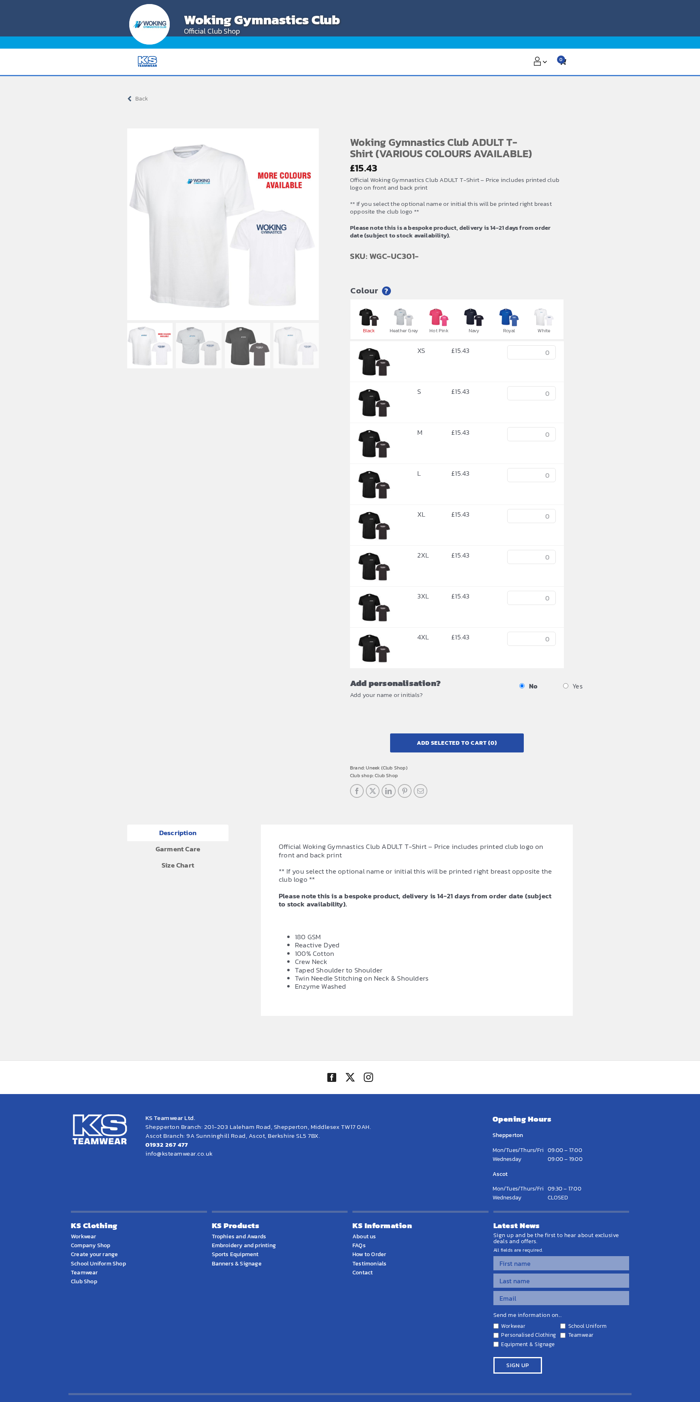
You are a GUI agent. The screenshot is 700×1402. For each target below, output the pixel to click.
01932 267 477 (166, 1144)
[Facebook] (357, 791)
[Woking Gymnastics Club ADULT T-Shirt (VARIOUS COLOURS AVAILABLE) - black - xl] (374, 514)
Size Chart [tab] (178, 865)
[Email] (420, 791)
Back (141, 98)
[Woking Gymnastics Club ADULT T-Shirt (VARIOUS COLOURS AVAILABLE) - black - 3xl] (374, 596)
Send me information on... (527, 1315)
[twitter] (350, 1078)
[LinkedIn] (388, 791)
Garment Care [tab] (178, 849)
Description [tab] (177, 832)
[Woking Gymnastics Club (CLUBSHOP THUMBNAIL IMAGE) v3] (149, 24)
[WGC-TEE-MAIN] (223, 224)
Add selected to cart (457, 743)
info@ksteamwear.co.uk (179, 1153)
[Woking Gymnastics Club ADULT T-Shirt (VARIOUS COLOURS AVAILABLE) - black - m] (374, 432)
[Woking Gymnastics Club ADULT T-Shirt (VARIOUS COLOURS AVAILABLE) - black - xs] (374, 350)
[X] (373, 791)
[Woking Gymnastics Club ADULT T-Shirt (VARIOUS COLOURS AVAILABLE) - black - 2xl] (374, 555)
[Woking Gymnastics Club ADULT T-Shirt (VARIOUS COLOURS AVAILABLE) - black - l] (374, 473)
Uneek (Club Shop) (386, 768)
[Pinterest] (405, 791)
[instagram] (368, 1078)
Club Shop (386, 775)
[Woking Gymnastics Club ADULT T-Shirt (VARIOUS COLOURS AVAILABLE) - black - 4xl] (374, 637)
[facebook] (331, 1077)
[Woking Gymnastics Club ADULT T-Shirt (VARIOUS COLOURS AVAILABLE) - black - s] (374, 391)
